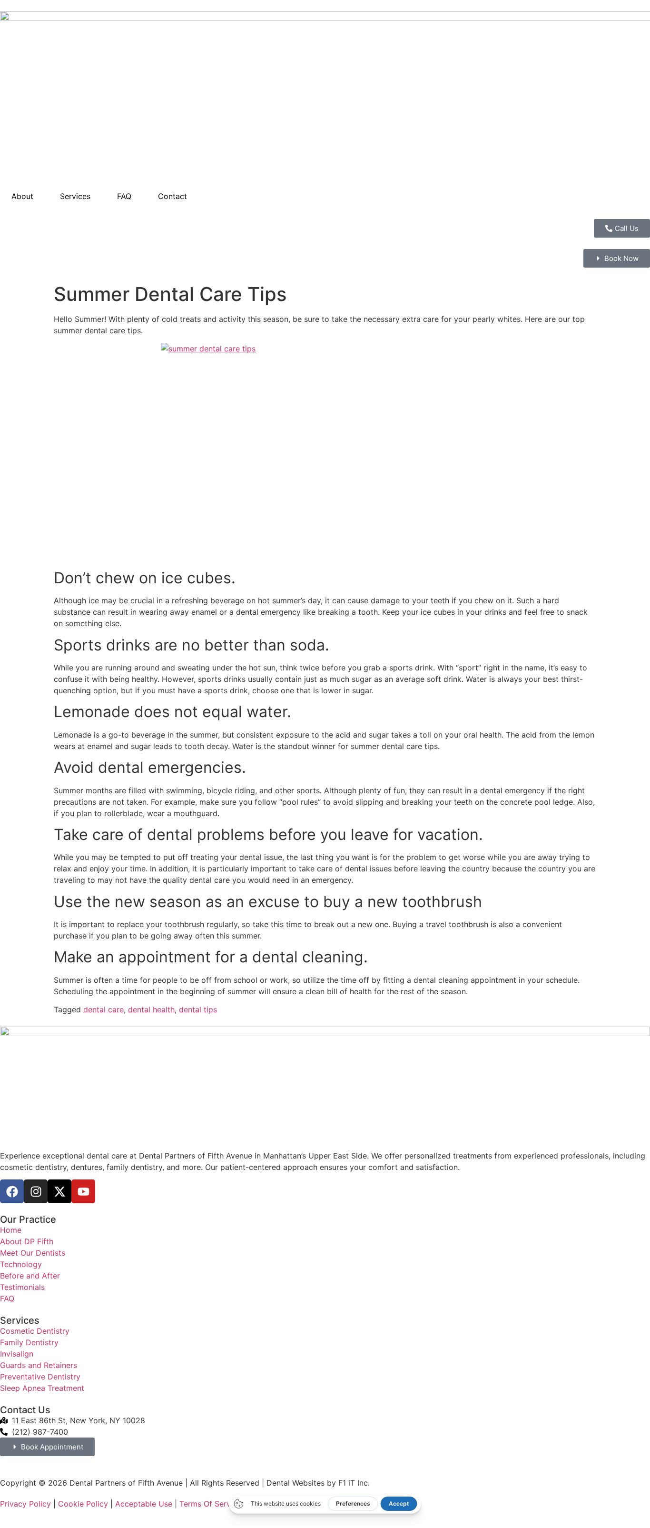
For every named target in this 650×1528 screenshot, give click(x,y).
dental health (151, 1009)
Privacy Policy (25, 1503)
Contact (172, 196)
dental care (103, 1009)
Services (75, 196)
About (22, 196)
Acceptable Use (143, 1503)
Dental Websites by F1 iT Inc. (318, 1483)
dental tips (198, 1009)
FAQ (124, 196)
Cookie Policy (83, 1503)
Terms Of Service (210, 1503)
